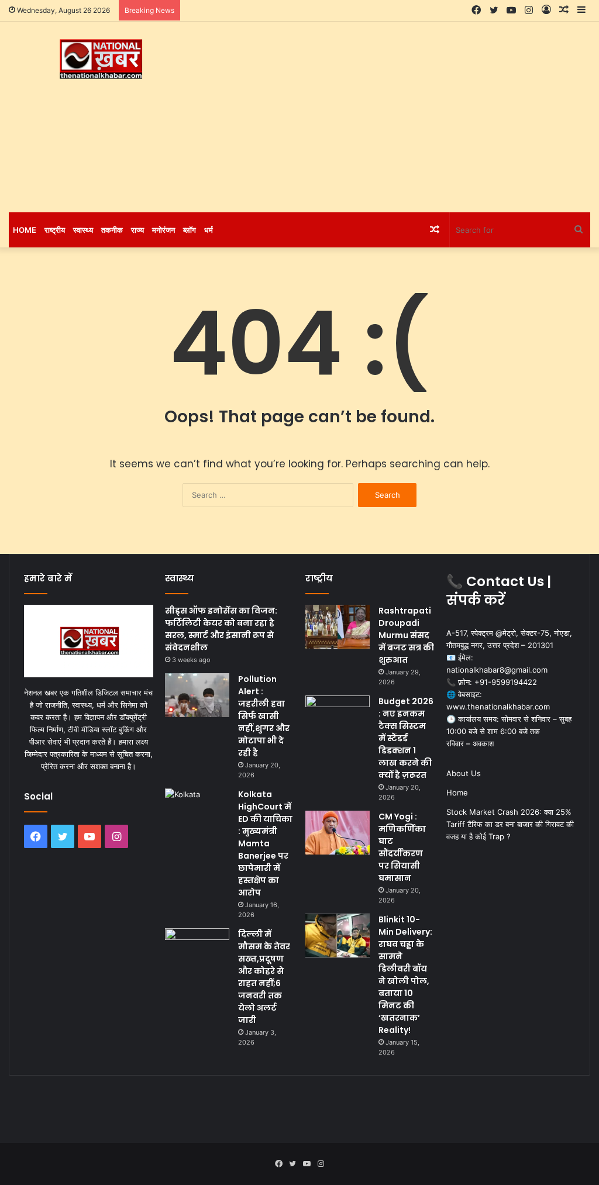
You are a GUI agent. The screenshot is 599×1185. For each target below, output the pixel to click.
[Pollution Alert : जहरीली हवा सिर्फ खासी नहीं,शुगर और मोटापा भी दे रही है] (197, 695)
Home (24, 230)
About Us (463, 773)
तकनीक (112, 230)
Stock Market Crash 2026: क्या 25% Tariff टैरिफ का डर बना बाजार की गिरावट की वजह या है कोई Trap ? (510, 824)
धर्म (208, 230)
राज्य (137, 230)
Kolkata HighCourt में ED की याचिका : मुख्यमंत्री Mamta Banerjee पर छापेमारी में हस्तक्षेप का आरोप (265, 843)
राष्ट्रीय (54, 230)
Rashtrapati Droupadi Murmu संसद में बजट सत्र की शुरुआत (406, 635)
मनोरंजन (163, 230)
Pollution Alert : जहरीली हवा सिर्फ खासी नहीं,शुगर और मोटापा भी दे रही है (264, 716)
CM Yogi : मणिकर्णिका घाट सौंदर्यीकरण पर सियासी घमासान (402, 847)
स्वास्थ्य (83, 230)
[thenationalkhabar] (100, 59)
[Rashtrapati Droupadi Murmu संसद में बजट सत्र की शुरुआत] (337, 627)
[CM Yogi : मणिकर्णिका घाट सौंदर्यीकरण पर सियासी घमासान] (337, 833)
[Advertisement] (403, 115)
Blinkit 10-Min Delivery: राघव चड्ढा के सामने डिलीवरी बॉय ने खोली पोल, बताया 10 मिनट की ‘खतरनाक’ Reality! (405, 975)
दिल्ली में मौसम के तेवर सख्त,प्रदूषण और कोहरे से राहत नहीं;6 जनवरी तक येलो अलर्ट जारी (264, 977)
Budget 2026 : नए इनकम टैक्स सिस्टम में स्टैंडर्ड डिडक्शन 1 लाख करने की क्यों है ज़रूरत (405, 738)
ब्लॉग (189, 230)
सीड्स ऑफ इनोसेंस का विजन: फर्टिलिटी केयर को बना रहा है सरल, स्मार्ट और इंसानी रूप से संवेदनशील (221, 629)
